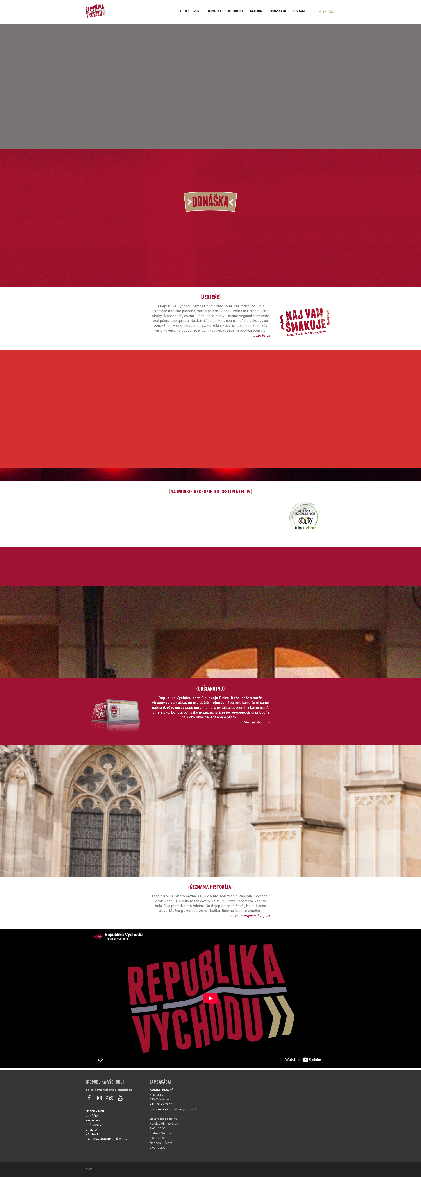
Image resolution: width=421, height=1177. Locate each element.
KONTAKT (92, 1134)
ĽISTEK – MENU (96, 1111)
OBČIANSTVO (94, 1125)
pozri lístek (261, 335)
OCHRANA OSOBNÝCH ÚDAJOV (106, 1139)
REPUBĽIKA (93, 1120)
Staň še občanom (257, 722)
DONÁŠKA (92, 1116)
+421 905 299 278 (161, 1104)
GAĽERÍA (91, 1130)
